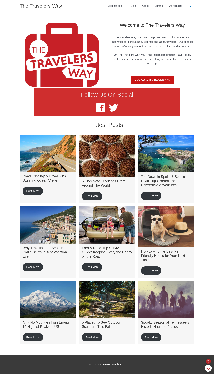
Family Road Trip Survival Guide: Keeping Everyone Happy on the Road (107, 252)
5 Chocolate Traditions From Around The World (103, 183)
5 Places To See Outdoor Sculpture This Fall (101, 324)
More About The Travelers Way (152, 79)
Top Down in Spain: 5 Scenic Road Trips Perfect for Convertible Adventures (163, 181)
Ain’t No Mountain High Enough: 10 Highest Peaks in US (47, 324)
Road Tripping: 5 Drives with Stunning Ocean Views (44, 178)
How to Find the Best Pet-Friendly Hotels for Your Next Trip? (163, 255)
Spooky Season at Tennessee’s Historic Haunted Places (165, 324)
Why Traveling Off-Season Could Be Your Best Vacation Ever (45, 252)
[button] (189, 5)
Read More (32, 190)
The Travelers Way (41, 6)
